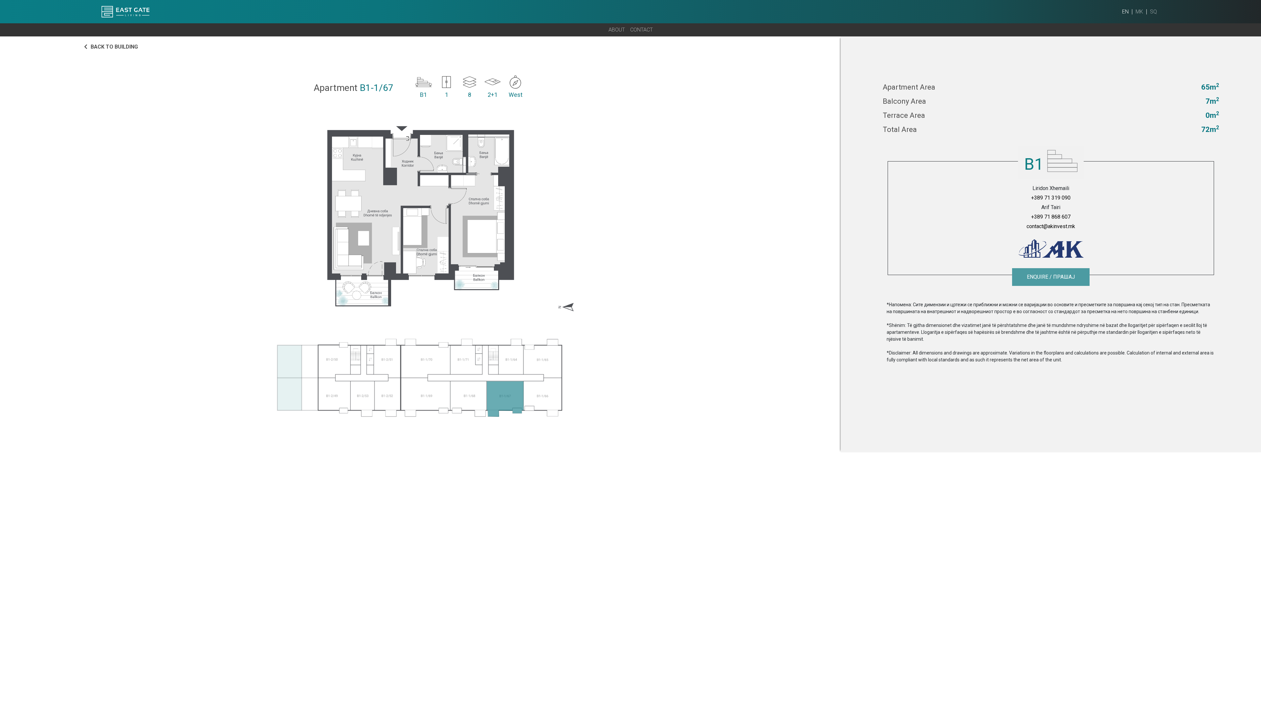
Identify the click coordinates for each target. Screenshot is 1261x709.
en (1125, 12)
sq (1153, 12)
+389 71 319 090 (1051, 198)
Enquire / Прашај (1051, 277)
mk (1139, 12)
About (616, 30)
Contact (641, 30)
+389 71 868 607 (1051, 217)
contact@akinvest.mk (1051, 226)
